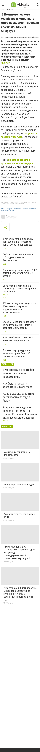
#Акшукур (9, 209)
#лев (2, 209)
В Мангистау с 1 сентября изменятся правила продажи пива (18, 373)
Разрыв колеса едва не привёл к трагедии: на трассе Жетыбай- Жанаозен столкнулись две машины (20, 412)
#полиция (32, 209)
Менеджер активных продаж (19, 484)
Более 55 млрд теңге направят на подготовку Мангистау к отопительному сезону (19, 324)
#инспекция (5, 211)
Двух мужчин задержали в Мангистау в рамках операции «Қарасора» (19, 288)
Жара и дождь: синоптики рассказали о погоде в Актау (19, 397)
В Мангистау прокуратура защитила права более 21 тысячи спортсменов (16, 353)
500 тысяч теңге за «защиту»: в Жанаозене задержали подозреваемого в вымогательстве (19, 308)
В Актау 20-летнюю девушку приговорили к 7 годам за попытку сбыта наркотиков (18, 241)
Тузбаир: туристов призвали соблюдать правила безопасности (18, 257)
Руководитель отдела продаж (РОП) (19, 516)
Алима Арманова (11, 216)
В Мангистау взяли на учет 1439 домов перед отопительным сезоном (20, 273)
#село (12, 211)
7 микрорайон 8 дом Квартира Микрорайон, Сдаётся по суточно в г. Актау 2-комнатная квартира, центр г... (20, 594)
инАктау (5, 62)
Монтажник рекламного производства (16, 454)
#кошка (25, 209)
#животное (17, 209)
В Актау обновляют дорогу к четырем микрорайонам (18, 339)
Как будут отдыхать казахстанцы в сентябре (17, 385)
